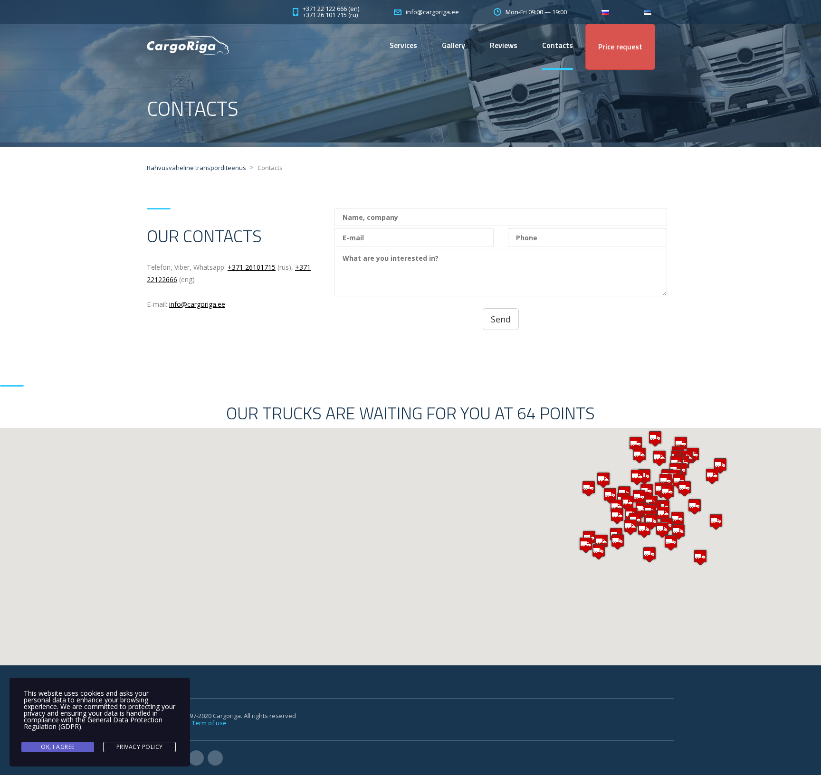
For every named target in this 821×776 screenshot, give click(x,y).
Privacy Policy (139, 747)
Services (403, 45)
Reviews (503, 45)
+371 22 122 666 (325, 8)
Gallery (453, 45)
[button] (663, 514)
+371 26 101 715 (325, 14)
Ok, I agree (58, 747)
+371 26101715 (252, 267)
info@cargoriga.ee (197, 304)
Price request (620, 46)
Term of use (209, 723)
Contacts (557, 45)
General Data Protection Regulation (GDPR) (93, 723)
